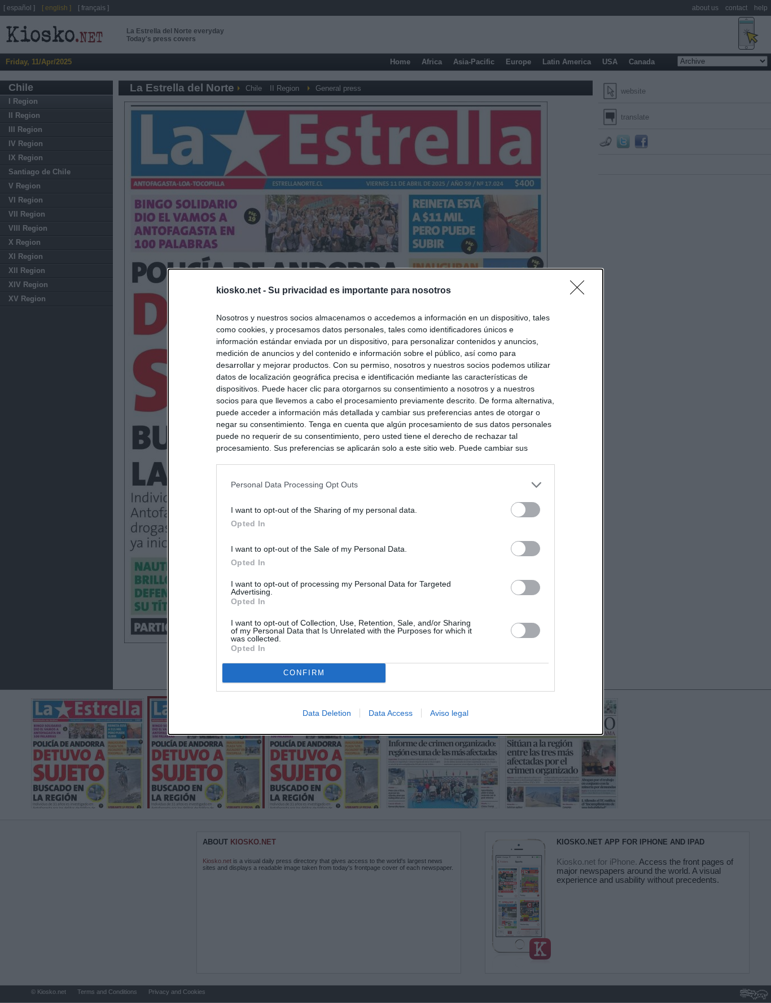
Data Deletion (327, 713)
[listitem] (385, 485)
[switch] (525, 509)
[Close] (581, 291)
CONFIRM (304, 672)
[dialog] (385, 501)
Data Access (391, 713)
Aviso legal (449, 713)
